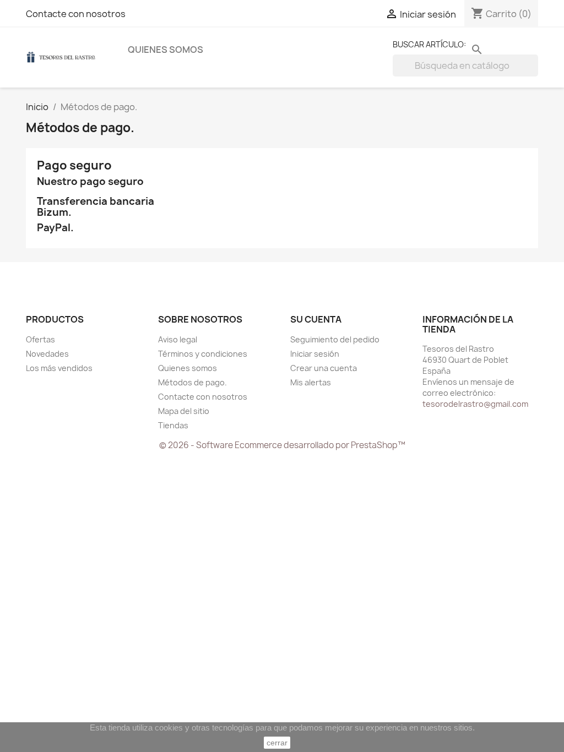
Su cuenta (315, 319)
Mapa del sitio (183, 411)
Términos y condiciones (202, 353)
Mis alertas (310, 382)
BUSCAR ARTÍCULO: (429, 44)
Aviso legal (177, 339)
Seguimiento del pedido (334, 339)
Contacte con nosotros (76, 14)
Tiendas (173, 425)
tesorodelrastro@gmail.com (475, 404)
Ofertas (40, 339)
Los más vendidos (59, 368)
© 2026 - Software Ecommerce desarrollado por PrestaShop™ (282, 445)
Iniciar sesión (314, 353)
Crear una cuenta (323, 368)
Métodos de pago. (192, 382)
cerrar (277, 742)
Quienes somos (165, 49)
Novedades (47, 353)
